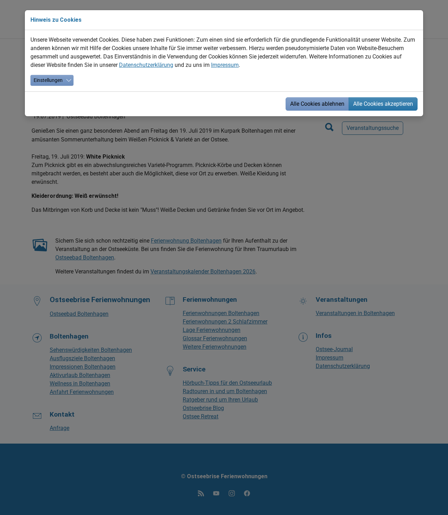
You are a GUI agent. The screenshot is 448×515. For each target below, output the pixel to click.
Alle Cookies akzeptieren (383, 103)
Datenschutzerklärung (146, 65)
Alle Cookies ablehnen (317, 103)
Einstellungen (48, 80)
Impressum (225, 65)
